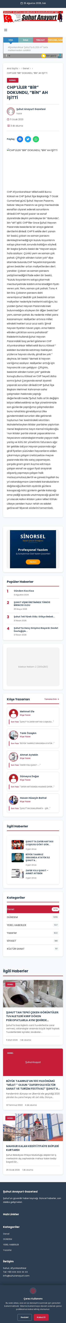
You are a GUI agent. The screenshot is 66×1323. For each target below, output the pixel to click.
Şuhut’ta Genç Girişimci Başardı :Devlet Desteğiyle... (36, 630)
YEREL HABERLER (11, 1244)
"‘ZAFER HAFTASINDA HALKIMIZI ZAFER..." (32, 786)
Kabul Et (41, 1317)
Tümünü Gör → (51, 699)
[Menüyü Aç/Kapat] (5, 30)
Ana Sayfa (12, 68)
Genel (26, 68)
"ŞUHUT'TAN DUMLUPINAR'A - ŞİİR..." (30, 808)
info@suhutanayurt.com (16, 1275)
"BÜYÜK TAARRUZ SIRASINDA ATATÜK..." (32, 743)
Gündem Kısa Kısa (24, 590)
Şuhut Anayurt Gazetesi (31, 109)
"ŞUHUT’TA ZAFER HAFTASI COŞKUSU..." (32, 721)
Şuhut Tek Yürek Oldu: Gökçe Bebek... (34, 616)
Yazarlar (7, 1250)
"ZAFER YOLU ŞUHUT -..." (25, 765)
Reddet (25, 1317)
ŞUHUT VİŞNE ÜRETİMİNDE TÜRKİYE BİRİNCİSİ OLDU (32, 604)
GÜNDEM (7, 1239)
